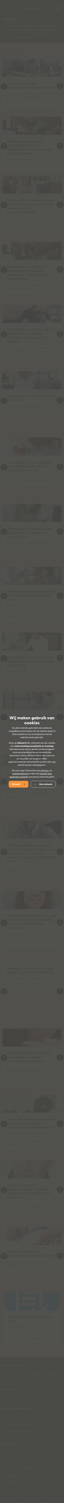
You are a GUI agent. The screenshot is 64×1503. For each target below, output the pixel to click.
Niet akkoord (45, 784)
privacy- (45, 770)
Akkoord (16, 784)
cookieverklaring (20, 773)
